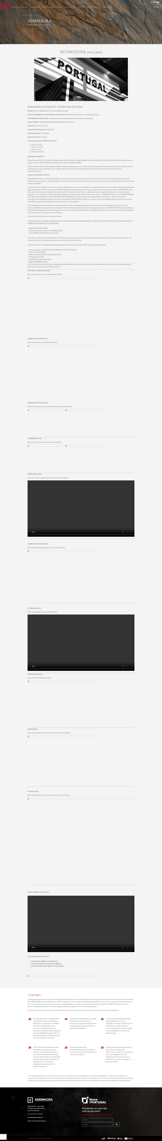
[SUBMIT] (116, 1124)
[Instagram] (156, 2)
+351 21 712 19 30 (36, 1114)
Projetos (82, 7)
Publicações (69, 7)
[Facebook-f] (152, 2)
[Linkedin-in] (154, 2)
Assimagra (23, 7)
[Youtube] (158, 2)
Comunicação (93, 7)
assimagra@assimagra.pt (35, 1117)
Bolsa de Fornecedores (53, 7)
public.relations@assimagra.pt (37, 1121)
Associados (35, 7)
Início (14, 7)
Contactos (106, 7)
